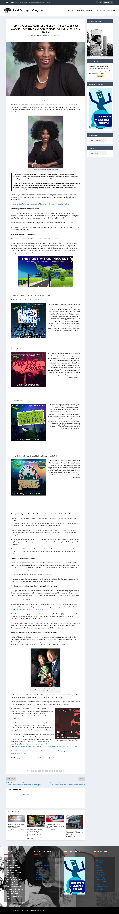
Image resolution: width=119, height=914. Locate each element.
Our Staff (39, 863)
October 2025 (100, 884)
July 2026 (99, 863)
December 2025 (101, 879)
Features (49, 35)
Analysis (43, 35)
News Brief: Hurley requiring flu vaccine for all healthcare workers (74, 832)
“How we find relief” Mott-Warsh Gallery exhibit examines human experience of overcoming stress (16, 828)
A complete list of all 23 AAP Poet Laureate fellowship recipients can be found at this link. (40, 204)
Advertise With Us (42, 865)
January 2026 (100, 877)
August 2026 (100, 861)
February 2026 (101, 875)
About (70, 10)
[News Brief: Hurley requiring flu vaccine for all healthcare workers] (75, 822)
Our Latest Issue (42, 875)
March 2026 (100, 872)
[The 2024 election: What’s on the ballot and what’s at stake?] (55, 818)
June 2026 (99, 865)
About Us (39, 861)
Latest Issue (100, 10)
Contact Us (40, 870)
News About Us (41, 868)
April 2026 (99, 870)
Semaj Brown (59, 105)
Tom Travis (26, 794)
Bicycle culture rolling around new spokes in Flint (30, 2)
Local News (56, 35)
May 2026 (99, 868)
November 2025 (101, 882)
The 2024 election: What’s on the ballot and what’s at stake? (55, 826)
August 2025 (100, 889)
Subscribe (111, 10)
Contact (80, 10)
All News (89, 10)
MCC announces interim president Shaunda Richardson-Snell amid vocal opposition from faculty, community (34, 833)
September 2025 (101, 887)
